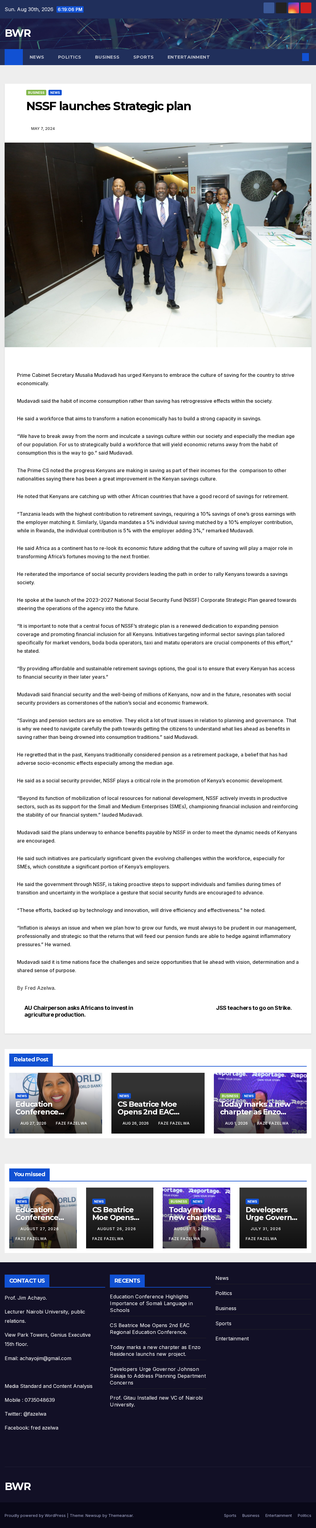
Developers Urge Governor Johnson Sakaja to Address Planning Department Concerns (158, 1376)
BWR (18, 33)
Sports (143, 57)
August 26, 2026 (117, 1228)
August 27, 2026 (40, 1228)
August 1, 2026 (192, 1228)
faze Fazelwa (71, 1123)
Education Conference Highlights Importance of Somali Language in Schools (151, 1303)
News (37, 57)
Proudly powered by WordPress (36, 1515)
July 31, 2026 (266, 1228)
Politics (69, 57)
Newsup (93, 1515)
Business (107, 57)
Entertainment (189, 57)
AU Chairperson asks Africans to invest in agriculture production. (78, 1011)
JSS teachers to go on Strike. (254, 1008)
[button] (295, 57)
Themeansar (120, 1515)
